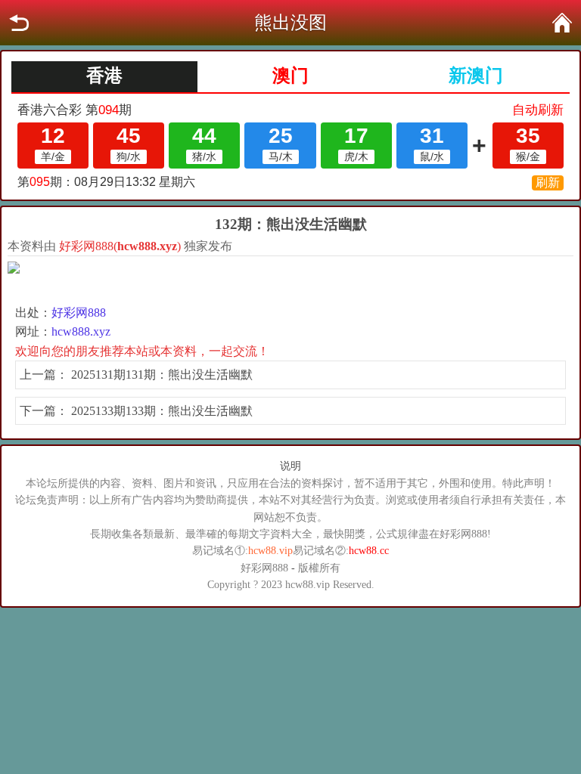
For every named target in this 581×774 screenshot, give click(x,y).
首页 (562, 22)
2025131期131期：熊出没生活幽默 (162, 374)
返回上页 (19, 22)
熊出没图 (290, 23)
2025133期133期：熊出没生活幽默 (162, 410)
